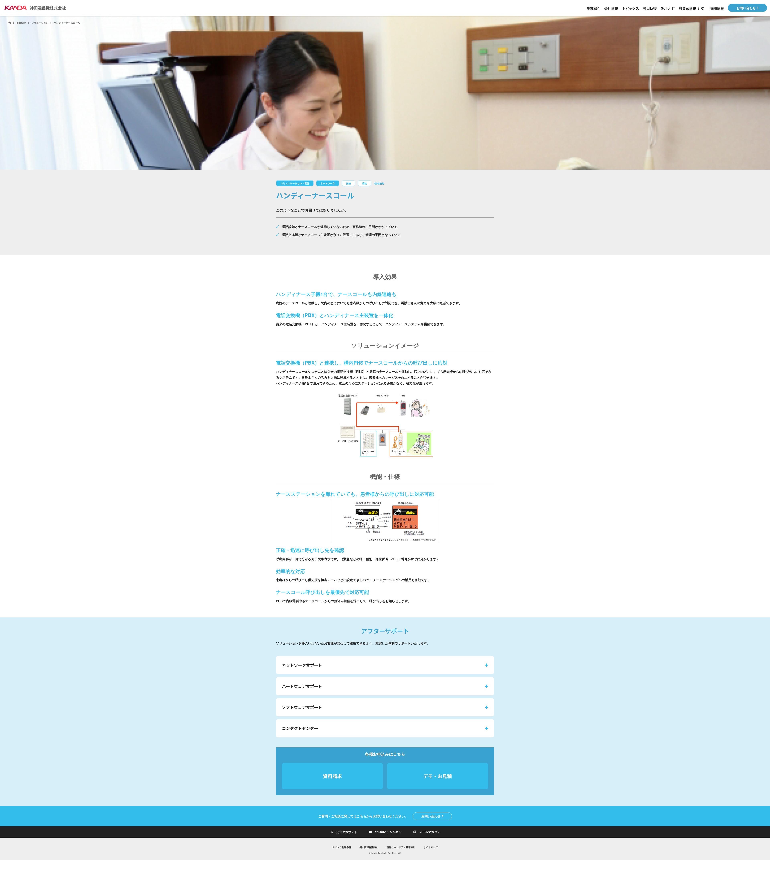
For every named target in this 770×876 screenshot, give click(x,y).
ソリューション (39, 22)
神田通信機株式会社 (48, 8)
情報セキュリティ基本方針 (401, 847)
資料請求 (332, 775)
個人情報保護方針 (369, 847)
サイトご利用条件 (341, 847)
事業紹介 (21, 22)
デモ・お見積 (437, 775)
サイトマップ (431, 847)
